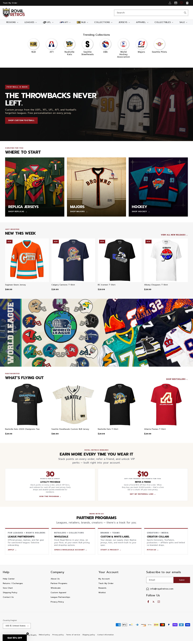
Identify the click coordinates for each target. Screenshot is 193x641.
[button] (12, 22)
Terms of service (73, 635)
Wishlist (102, 592)
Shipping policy (88, 635)
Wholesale (56, 588)
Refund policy (44, 635)
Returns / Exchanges (13, 583)
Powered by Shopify (28, 635)
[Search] (185, 13)
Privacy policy (58, 635)
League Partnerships (60, 597)
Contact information (105, 635)
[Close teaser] (27, 633)
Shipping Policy (10, 592)
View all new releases (173, 235)
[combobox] (151, 13)
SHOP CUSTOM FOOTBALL (21, 120)
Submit (181, 580)
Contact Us (8, 597)
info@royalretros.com (161, 588)
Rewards (102, 588)
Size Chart (8, 588)
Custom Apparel (58, 592)
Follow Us (153, 595)
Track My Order (10, 3)
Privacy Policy (57, 601)
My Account (104, 578)
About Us (55, 578)
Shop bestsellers (175, 379)
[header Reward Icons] (187, 3)
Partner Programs (59, 583)
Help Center (9, 578)
